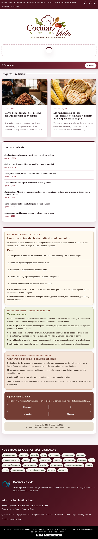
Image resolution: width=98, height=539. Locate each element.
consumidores (56, 465)
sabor (34, 460)
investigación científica (11, 465)
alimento (57, 460)
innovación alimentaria (36, 470)
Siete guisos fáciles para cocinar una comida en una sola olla (30, 173)
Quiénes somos (7, 2)
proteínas (43, 465)
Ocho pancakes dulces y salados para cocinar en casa (27, 203)
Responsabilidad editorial (36, 2)
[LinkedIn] (94, 3)
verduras (51, 470)
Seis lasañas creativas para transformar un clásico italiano (29, 155)
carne (92, 460)
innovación (63, 470)
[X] (89, 3)
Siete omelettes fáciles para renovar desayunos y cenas (27, 182)
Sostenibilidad (68, 455)
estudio (25, 460)
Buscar (90, 66)
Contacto (50, 2)
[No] (95, 532)
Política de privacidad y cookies (65, 2)
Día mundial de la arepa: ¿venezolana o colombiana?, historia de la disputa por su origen (72, 115)
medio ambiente (18, 470)
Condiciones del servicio (10, 6)
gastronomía (54, 455)
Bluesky (70, 414)
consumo (80, 455)
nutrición (34, 455)
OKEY (39, 535)
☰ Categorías (8, 65)
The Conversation (9, 455)
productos (82, 460)
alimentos (23, 455)
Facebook (27, 407)
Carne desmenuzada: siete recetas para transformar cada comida (23, 114)
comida (89, 465)
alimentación (45, 460)
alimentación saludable (74, 465)
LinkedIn (28, 414)
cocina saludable (30, 465)
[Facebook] (85, 3)
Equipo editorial (19, 2)
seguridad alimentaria (11, 460)
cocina (5, 470)
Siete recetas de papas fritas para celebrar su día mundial (29, 164)
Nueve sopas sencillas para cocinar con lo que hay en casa (29, 212)
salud (44, 455)
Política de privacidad (53, 535)
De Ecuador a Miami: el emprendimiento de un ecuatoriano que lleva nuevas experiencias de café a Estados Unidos (47, 193)
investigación (69, 460)
